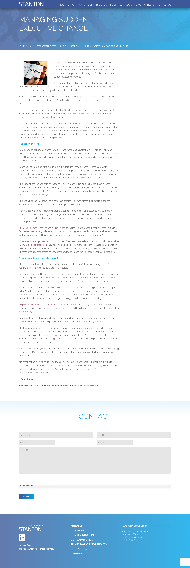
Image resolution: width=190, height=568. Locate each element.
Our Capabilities (97, 4)
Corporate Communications (104, 46)
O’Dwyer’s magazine (89, 385)
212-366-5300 (128, 540)
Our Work (78, 4)
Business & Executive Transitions (63, 46)
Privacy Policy (25, 545)
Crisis (121, 46)
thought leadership (58, 338)
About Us (63, 4)
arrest (61, 62)
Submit (27, 497)
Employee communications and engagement (42, 228)
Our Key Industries (83, 535)
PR (126, 46)
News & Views (133, 4)
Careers (149, 4)
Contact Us (164, 4)
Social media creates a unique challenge (54, 277)
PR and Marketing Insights (89, 544)
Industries (116, 4)
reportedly (24, 90)
